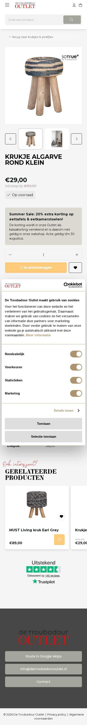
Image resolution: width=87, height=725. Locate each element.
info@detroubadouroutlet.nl (43, 669)
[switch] (76, 367)
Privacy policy (56, 714)
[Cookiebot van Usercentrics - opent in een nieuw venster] (63, 285)
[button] (11, 138)
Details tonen (63, 410)
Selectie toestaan (43, 436)
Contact (43, 681)
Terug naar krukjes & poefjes (32, 37)
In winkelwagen (38, 267)
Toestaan (43, 423)
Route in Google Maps (44, 656)
